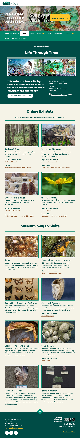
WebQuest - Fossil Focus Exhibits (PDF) (19, 216)
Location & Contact (19, 38)
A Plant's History (47, 210)
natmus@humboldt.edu (14, 428)
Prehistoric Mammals (49, 162)
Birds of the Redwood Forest (51, 273)
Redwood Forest (11, 162)
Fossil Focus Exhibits (12, 210)
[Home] (29, 23)
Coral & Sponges (47, 316)
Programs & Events (12, 33)
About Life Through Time (58, 83)
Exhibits (25, 33)
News (7, 38)
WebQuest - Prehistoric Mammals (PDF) (56, 167)
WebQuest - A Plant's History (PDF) (54, 216)
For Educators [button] (35, 33)
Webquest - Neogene (59, 95)
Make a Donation (60, 19)
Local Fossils (46, 361)
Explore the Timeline (20, 96)
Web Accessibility (68, 432)
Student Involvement (54, 33)
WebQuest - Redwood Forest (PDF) (18, 167)
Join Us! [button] (68, 33)
